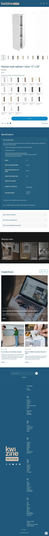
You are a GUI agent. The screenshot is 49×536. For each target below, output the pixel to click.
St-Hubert (29, 389)
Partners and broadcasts (32, 524)
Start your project (28, 503)
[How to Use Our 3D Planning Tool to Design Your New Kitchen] (24, 298)
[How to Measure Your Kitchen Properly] (12, 335)
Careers (28, 523)
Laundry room (28, 403)
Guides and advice (28, 510)
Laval (28, 388)
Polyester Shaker (29, 443)
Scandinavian (29, 428)
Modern (28, 429)
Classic (28, 425)
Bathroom (29, 401)
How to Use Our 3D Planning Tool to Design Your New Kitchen (20, 311)
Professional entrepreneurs (30, 490)
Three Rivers (28, 470)
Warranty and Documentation (30, 513)
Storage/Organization (31, 405)
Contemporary (30, 426)
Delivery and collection (29, 486)
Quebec (28, 466)
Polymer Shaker (28, 445)
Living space (28, 407)
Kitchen (28, 400)
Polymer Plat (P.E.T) (28, 449)
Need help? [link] (46, 123)
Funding (28, 488)
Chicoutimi (29, 472)
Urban (28, 431)
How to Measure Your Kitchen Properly (11, 352)
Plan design (28, 483)
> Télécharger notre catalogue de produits (29, 412)
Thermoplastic (30, 451)
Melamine (29, 452)
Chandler (29, 468)
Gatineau (29, 465)
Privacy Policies (30, 526)
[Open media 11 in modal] (34, 13)
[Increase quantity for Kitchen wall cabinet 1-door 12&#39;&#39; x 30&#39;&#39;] (8, 118)
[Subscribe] (36, 373)
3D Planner (28, 507)
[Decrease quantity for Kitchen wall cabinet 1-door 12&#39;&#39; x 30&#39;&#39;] (2, 118)
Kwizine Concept (30, 521)
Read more (4, 318)
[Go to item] (3, 57)
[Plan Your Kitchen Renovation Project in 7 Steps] (36, 335)
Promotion (29, 515)
